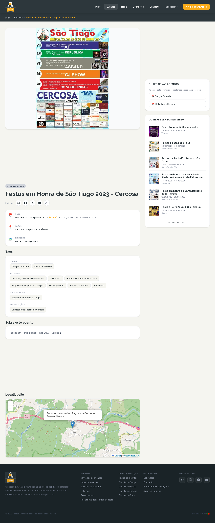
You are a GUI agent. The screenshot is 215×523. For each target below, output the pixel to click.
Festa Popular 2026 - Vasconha (179, 127)
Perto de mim (87, 495)
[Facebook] (25, 203)
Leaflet (117, 455)
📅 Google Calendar (162, 96)
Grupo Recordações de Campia (28, 285)
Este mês (85, 490)
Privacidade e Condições (156, 486)
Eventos (111, 6)
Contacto (155, 6)
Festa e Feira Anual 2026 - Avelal (181, 207)
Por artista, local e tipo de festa (97, 499)
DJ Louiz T (55, 278)
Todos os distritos (128, 477)
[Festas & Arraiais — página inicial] (10, 6)
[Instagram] (190, 480)
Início (98, 6)
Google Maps (31, 241)
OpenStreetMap (131, 455)
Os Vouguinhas (56, 285)
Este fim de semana (91, 486)
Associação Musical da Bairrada (28, 278)
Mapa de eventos (89, 482)
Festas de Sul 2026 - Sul (175, 142)
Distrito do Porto (127, 486)
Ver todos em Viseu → (177, 222)
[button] (73, 424)
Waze (18, 241)
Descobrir (171, 6)
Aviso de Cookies (152, 490)
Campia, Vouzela (20, 266)
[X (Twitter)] (32, 203)
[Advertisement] (72, 156)
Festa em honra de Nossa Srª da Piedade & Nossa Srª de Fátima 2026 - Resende (183, 177)
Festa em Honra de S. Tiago (26, 297)
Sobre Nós (138, 6)
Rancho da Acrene (79, 285)
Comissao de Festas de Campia (28, 309)
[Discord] (207, 480)
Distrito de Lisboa (128, 490)
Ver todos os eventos (91, 477)
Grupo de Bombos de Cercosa (82, 278)
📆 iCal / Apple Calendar (164, 103)
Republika (99, 285)
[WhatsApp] (18, 203)
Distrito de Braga (127, 482)
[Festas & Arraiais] (10, 477)
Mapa (124, 6)
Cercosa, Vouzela (43, 266)
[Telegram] (39, 203)
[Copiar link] (47, 203)
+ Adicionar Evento (196, 6)
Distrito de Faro (127, 495)
